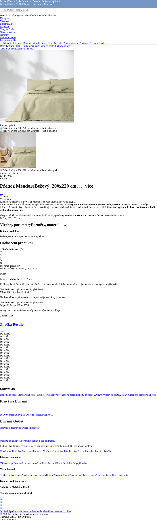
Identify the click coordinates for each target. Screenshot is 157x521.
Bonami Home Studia (58, 463)
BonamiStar (123, 475)
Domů (3, 46)
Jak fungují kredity (78, 463)
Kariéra (49, 475)
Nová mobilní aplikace (107, 475)
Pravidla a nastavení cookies (57, 511)
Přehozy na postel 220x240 (89, 394)
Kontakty (11, 475)
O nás (18, 475)
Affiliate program (87, 475)
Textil (18, 46)
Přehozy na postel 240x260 (115, 394)
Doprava (17, 463)
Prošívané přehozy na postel (142, 394)
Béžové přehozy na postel (63, 394)
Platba (45, 463)
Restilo (47, 394)
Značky (25, 475)
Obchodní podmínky (10, 511)
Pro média (74, 475)
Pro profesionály (61, 475)
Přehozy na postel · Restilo (31, 394)
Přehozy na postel (63, 46)
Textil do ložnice (29, 46)
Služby (3, 475)
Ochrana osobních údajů (32, 511)
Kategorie (11, 46)
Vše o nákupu (6, 463)
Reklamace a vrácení (32, 463)
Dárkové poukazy (37, 475)
